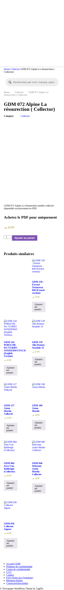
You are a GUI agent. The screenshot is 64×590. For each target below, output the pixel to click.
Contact (10, 575)
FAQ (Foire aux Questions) (19, 577)
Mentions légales (14, 580)
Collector (15, 69)
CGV (9, 572)
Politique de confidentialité (19, 566)
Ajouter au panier (24, 238)
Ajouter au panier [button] (38, 307)
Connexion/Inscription (17, 583)
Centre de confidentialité (18, 569)
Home (7, 69)
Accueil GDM (13, 563)
